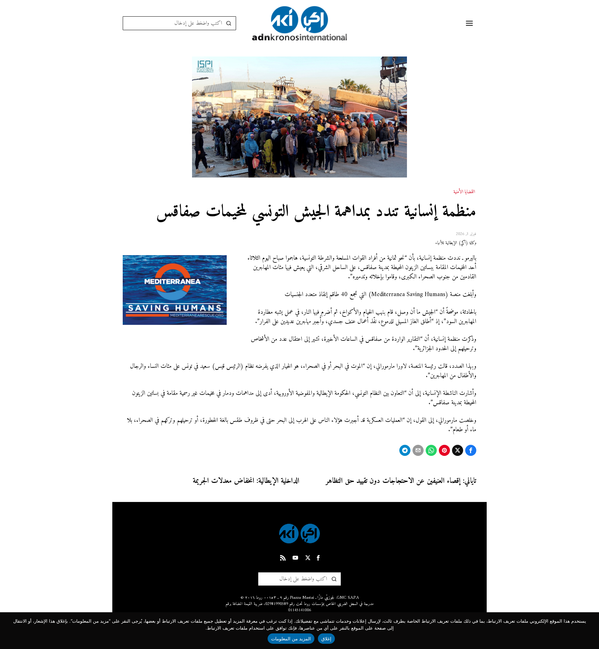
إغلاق (326, 638)
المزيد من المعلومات (291, 638)
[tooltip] (470, 450)
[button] (229, 23)
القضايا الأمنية (464, 192)
